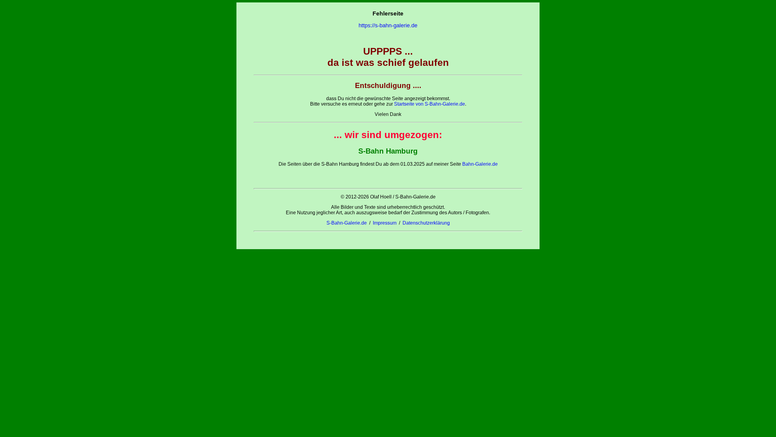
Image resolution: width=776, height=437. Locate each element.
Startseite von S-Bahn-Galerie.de (429, 104)
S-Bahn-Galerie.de (346, 222)
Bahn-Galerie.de (479, 164)
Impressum (384, 222)
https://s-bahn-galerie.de (388, 25)
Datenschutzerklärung (426, 222)
